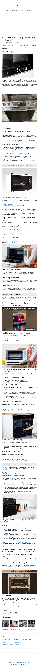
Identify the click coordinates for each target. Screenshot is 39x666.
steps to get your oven (22, 223)
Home (6, 10)
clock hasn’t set (12, 378)
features (24, 289)
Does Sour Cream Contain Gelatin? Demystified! (11, 644)
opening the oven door (16, 233)
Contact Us (14, 662)
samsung (8, 45)
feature (25, 136)
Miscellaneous (25, 13)
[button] (19, 32)
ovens (7, 79)
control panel (8, 377)
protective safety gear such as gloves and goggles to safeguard (19, 528)
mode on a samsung (12, 558)
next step (13, 242)
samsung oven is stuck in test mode (11, 335)
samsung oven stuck (23, 560)
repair (5, 398)
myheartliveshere (17, 664)
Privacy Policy (19, 662)
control (5, 389)
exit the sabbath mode (29, 393)
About (9, 662)
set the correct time (21, 409)
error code (8, 380)
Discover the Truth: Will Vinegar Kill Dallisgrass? (11, 642)
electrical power (12, 487)
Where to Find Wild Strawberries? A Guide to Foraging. (13, 640)
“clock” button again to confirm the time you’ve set (18, 410)
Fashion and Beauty (14, 13)
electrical (6, 241)
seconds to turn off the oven (27, 444)
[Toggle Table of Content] (11, 52)
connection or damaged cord (21, 397)
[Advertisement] (19, 23)
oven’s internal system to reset (23, 273)
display (8, 205)
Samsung (3, 134)
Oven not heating (7, 204)
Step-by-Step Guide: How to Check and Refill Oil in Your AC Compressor (16, 639)
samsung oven (22, 280)
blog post (6, 140)
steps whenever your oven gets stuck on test (18, 298)
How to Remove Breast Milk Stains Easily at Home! (12, 646)
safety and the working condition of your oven (25, 542)
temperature (28, 157)
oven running (7, 85)
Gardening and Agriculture (17, 10)
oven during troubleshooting (25, 491)
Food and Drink (29, 10)
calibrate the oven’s (23, 148)
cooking (19, 151)
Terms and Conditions (27, 662)
